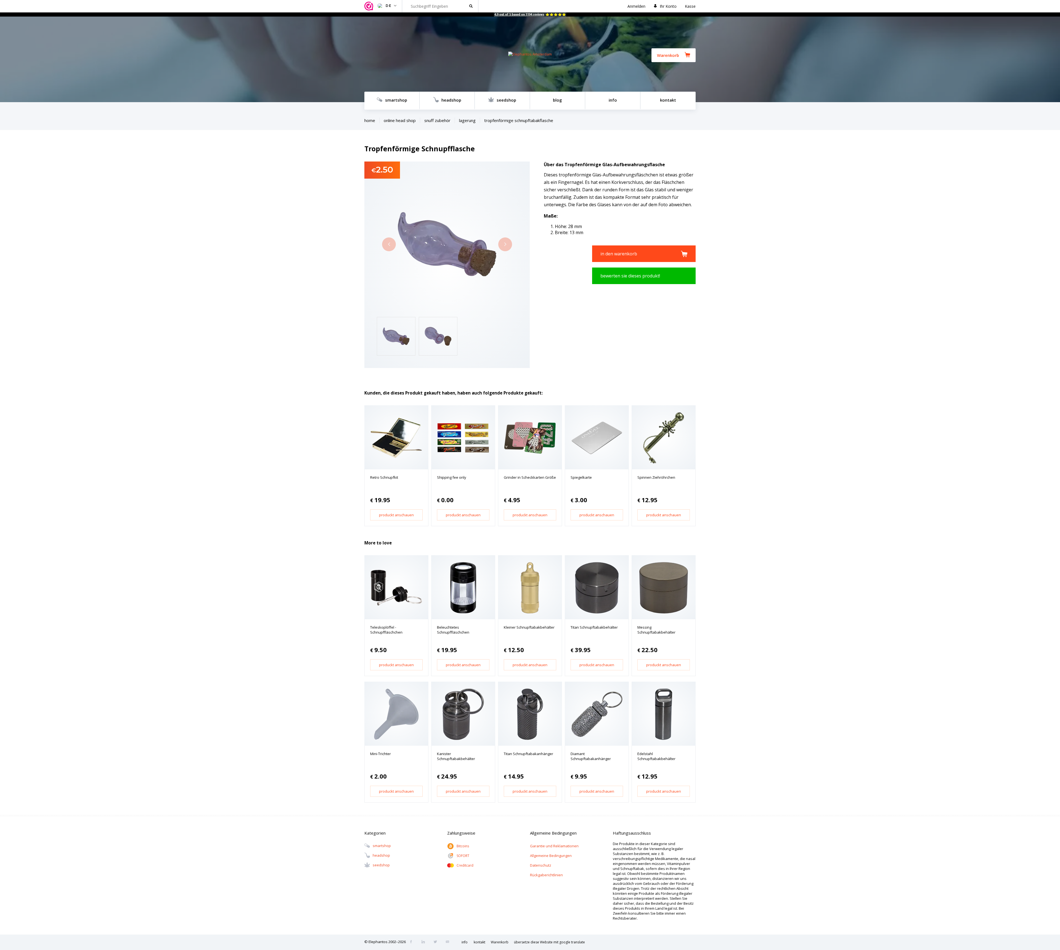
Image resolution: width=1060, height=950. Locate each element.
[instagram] (425, 942)
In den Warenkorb (618, 254)
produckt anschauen (396, 514)
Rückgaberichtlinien (546, 874)
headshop (451, 100)
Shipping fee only (451, 477)
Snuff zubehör (437, 120)
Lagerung (467, 120)
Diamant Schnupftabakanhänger (591, 756)
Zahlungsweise (461, 833)
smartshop (396, 100)
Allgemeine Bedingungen (551, 855)
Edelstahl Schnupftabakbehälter (656, 756)
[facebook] (412, 942)
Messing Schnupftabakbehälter (656, 630)
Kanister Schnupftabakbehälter (456, 756)
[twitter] (437, 942)
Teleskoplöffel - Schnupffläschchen (386, 630)
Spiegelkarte (581, 477)
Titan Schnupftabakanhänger (528, 753)
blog (557, 100)
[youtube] (449, 942)
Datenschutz (540, 865)
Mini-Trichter (380, 753)
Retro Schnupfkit (384, 477)
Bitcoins (463, 846)
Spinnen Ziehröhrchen (656, 477)
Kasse (690, 6)
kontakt (668, 100)
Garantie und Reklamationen (554, 845)
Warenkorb (668, 55)
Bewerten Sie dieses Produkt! (630, 276)
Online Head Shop (400, 120)
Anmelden (636, 6)
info (613, 100)
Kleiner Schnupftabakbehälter (529, 627)
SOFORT (463, 855)
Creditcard (465, 865)
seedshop (506, 100)
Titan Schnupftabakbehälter (594, 627)
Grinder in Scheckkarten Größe (530, 477)
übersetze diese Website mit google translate (549, 942)
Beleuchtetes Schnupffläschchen (453, 630)
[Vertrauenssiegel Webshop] (369, 6)
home (369, 120)
